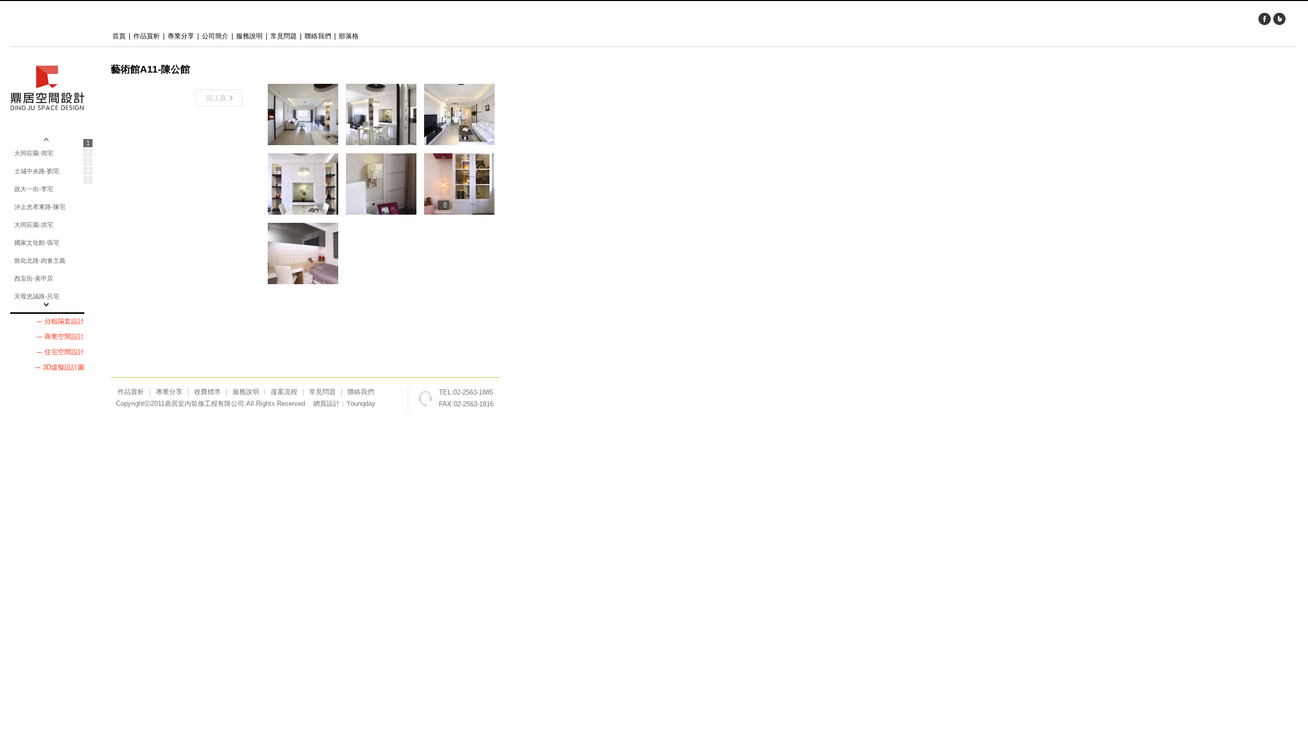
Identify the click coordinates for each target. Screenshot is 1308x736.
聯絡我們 (318, 36)
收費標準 (207, 392)
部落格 (349, 36)
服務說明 (249, 36)
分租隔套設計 (64, 321)
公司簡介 (215, 36)
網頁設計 (326, 403)
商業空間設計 (64, 336)
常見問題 (283, 36)
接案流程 (284, 392)
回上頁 (216, 98)
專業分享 (181, 36)
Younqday (361, 403)
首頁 (119, 36)
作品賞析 (146, 36)
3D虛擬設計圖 (63, 367)
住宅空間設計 (64, 352)
